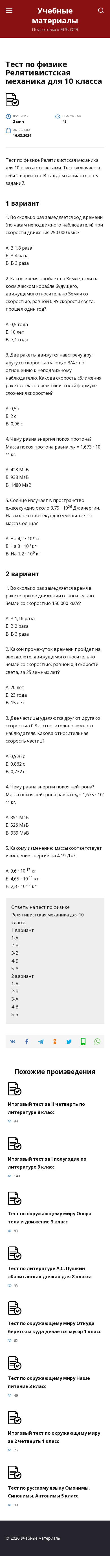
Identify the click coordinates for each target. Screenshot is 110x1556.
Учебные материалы (55, 15)
